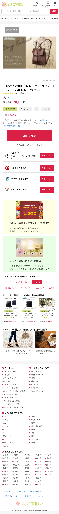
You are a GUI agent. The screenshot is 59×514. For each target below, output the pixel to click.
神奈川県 (16, 465)
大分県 (48, 465)
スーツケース (26, 288)
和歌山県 (28, 484)
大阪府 (27, 474)
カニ (4, 423)
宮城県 (5, 465)
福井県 (15, 478)
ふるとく (42, 496)
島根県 (38, 458)
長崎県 (48, 458)
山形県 (5, 471)
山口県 (38, 468)
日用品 (32, 433)
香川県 (38, 474)
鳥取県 (38, 455)
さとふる (6, 381)
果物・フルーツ (9, 436)
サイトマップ (20, 491)
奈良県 (27, 481)
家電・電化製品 (36, 426)
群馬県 (5, 484)
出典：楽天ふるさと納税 (49, 80)
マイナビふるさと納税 (11, 404)
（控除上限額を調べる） (12, 126)
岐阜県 (27, 455)
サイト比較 (10, 368)
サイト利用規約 (35, 491)
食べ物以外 (34, 388)
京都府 (27, 471)
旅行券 (32, 423)
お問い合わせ (30, 496)
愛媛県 (38, 478)
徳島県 (38, 471)
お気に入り (48, 6)
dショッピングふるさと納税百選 (15, 391)
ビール (5, 439)
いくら (5, 420)
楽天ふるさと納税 (9, 371)
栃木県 (5, 481)
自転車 (32, 429)
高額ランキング (36, 381)
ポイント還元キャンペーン (13, 407)
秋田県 (5, 468)
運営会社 (7, 491)
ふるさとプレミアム (10, 384)
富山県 (15, 471)
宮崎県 (48, 468)
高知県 (38, 481)
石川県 (15, 474)
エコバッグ (40, 288)
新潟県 (15, 468)
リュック (46, 109)
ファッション (45, 18)
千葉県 (15, 458)
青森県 (5, 458)
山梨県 (15, 481)
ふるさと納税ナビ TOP (12, 18)
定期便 (32, 416)
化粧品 (32, 436)
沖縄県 (48, 474)
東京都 (15, 461)
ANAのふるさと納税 (10, 388)
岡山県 (38, 461)
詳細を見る (11, 30)
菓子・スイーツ (9, 442)
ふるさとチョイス (9, 378)
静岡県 (27, 458)
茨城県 (5, 478)
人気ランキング (36, 371)
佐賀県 (48, 455)
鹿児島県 (49, 471)
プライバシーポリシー (12, 496)
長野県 (15, 484)
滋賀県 (27, 468)
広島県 (38, 465)
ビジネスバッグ (10, 288)
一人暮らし (34, 384)
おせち (5, 446)
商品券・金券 (35, 420)
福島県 (5, 474)
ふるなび (6, 375)
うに (4, 429)
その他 (51, 288)
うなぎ (5, 426)
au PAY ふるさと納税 (11, 394)
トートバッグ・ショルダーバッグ (16, 282)
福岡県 (38, 484)
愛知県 (27, 461)
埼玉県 (15, 455)
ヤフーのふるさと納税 (11, 401)
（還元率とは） (45, 120)
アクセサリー (35, 439)
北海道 (5, 455)
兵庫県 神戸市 (10, 109)
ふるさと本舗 (8, 397)
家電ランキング (36, 378)
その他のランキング (37, 391)
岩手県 (5, 461)
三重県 (27, 465)
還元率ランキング (37, 375)
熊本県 (48, 461)
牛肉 (4, 416)
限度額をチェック (37, 6)
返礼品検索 (30, 18)
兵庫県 (27, 478)
